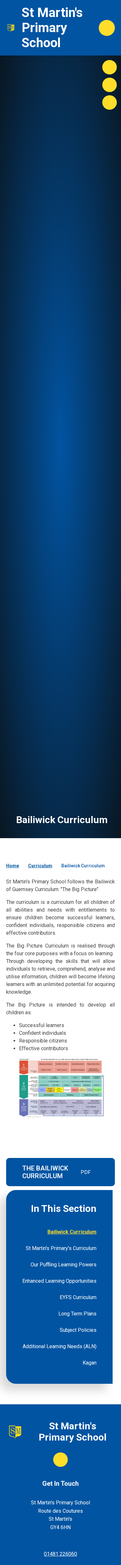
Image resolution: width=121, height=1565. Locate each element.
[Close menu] (107, 28)
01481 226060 (60, 1554)
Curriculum (40, 865)
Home (12, 865)
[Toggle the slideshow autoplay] (109, 102)
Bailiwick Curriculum (83, 865)
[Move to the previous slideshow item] (109, 85)
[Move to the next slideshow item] (109, 67)
